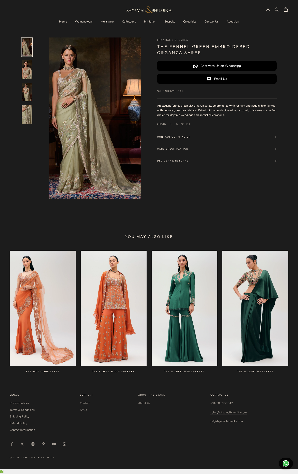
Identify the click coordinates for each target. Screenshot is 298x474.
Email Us (220, 78)
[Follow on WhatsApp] (64, 444)
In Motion (150, 22)
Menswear (107, 22)
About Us (233, 22)
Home (63, 22)
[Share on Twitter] (176, 124)
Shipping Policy (19, 416)
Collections (129, 22)
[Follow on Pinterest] (43, 444)
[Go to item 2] (27, 69)
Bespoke (169, 22)
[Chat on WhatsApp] (286, 463)
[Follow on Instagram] (33, 444)
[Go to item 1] (27, 47)
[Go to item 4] (27, 114)
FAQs (83, 410)
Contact (85, 403)
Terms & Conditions (22, 410)
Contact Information (22, 430)
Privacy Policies (19, 403)
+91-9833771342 (221, 403)
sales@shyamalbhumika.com (228, 412)
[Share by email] (188, 124)
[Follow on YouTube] (54, 444)
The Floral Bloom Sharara (113, 371)
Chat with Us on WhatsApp (220, 65)
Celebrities (189, 22)
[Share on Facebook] (171, 124)
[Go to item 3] (27, 92)
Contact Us (212, 22)
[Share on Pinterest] (182, 124)
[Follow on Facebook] (12, 444)
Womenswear (84, 22)
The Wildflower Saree (255, 371)
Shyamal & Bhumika (172, 40)
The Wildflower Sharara (184, 371)
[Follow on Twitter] (22, 444)
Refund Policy (18, 423)
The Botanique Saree (42, 371)
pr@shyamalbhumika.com (226, 421)
